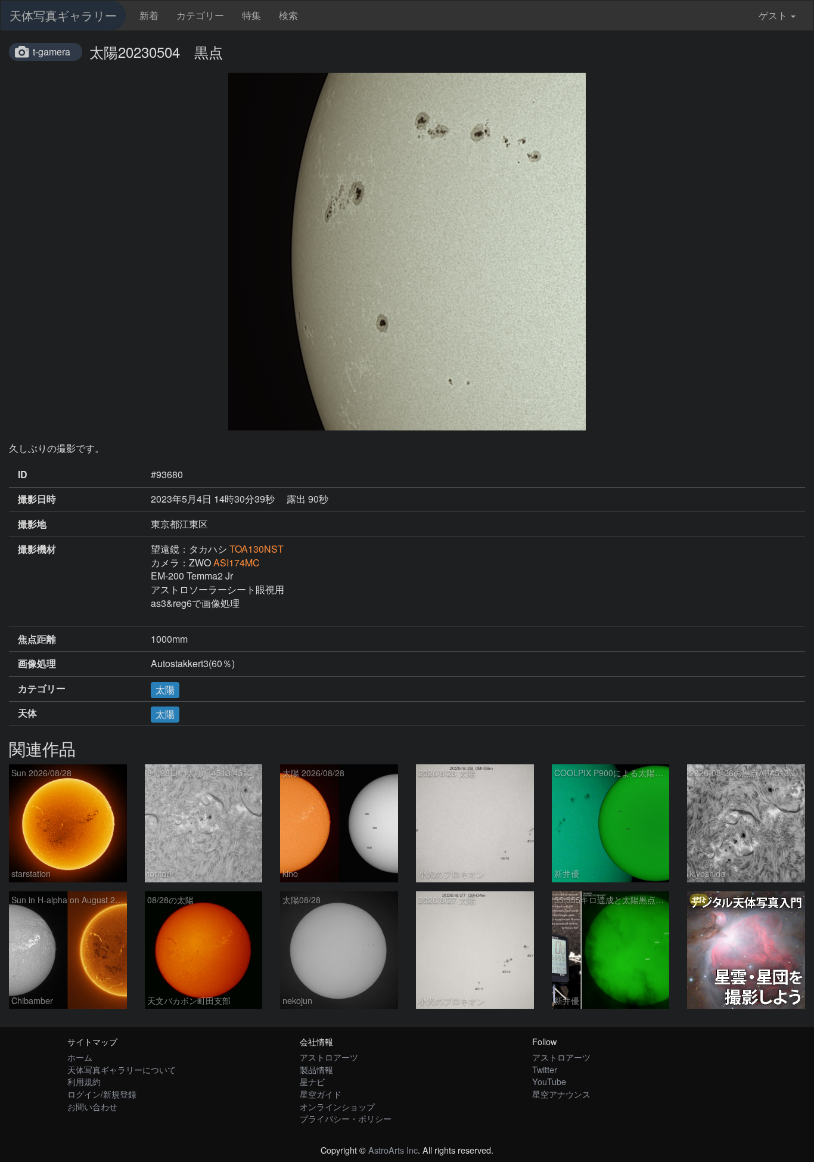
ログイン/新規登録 (101, 1093)
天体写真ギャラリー (63, 15)
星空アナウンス (561, 1093)
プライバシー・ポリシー (346, 1118)
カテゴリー (200, 15)
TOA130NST (256, 549)
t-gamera (51, 51)
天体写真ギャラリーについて (121, 1069)
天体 (27, 713)
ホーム (79, 1057)
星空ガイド (320, 1093)
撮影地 (32, 524)
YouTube (549, 1081)
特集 (251, 15)
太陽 (165, 689)
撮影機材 (37, 549)
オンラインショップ (337, 1106)
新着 (149, 15)
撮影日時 (37, 499)
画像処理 (37, 663)
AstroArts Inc (393, 1150)
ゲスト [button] (773, 15)
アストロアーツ (329, 1057)
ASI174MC (236, 562)
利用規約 (84, 1081)
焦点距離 (37, 639)
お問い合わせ (92, 1106)
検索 (288, 15)
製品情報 (316, 1069)
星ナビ (312, 1081)
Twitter (544, 1069)
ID (22, 474)
